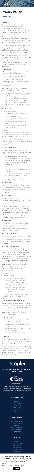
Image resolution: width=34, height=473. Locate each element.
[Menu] (30, 4)
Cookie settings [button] (7, 469)
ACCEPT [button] (17, 469)
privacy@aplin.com (19, 76)
